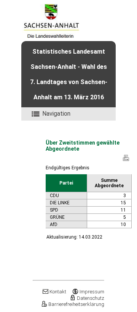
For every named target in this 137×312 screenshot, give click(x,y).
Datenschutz (90, 298)
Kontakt (57, 291)
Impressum (92, 291)
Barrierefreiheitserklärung (76, 304)
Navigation (56, 113)
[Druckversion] (126, 161)
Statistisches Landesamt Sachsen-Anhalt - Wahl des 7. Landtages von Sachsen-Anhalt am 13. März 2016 (68, 74)
